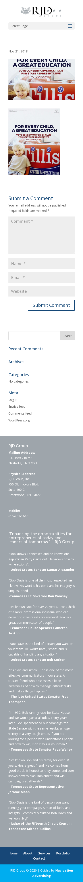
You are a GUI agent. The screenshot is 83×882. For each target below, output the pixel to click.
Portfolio (63, 853)
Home (12, 853)
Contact (39, 858)
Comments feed (20, 413)
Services (44, 853)
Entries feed (16, 406)
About (28, 853)
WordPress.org (19, 420)
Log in (12, 399)
